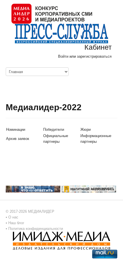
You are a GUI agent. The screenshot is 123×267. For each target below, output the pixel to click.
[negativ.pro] (33, 189)
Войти (63, 56)
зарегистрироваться (94, 56)
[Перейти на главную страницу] (51, 13)
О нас (13, 217)
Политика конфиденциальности (35, 228)
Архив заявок (17, 138)
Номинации (15, 129)
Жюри (85, 129)
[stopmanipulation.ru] (88, 189)
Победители (53, 129)
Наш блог (16, 223)
